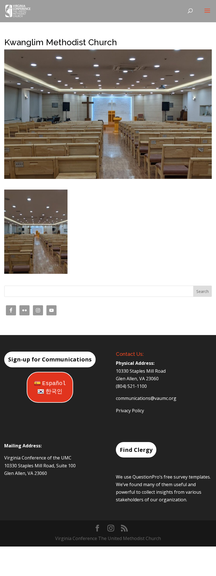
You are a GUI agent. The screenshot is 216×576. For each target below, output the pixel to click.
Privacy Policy (130, 410)
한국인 (54, 391)
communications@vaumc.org (146, 398)
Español (54, 383)
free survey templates (187, 477)
